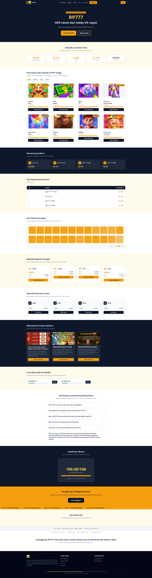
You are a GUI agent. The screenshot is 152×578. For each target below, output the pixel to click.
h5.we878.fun (97, 559)
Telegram (93, 2)
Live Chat (85, 2)
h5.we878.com (98, 561)
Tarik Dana (38, 312)
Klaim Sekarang (38, 359)
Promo (75, 2)
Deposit (69, 2)
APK (123, 2)
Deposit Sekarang (38, 280)
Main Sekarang (38, 109)
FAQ (80, 2)
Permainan (63, 2)
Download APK (68, 33)
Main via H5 (84, 33)
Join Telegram (76, 500)
